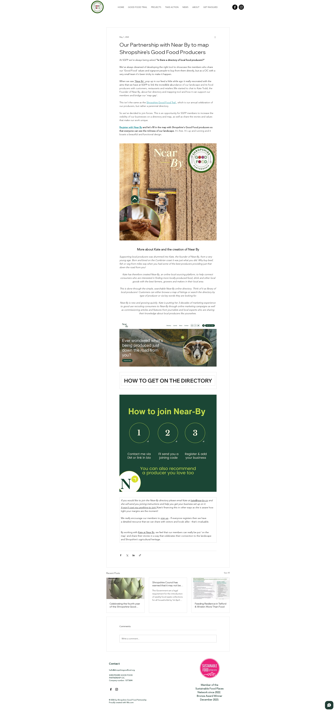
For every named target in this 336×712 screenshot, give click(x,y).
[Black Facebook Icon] (111, 689)
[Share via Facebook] (120, 555)
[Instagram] (241, 7)
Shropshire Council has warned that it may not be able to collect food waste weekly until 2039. (166, 584)
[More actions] (215, 37)
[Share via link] (140, 555)
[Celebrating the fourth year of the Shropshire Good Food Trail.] (125, 588)
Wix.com (130, 702)
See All (227, 573)
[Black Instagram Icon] (116, 689)
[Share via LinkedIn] (133, 555)
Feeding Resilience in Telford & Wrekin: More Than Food (210, 605)
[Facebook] (234, 7)
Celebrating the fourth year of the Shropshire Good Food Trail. (125, 605)
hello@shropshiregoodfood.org (122, 670)
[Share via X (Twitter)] (127, 555)
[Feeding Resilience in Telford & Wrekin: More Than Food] (211, 588)
